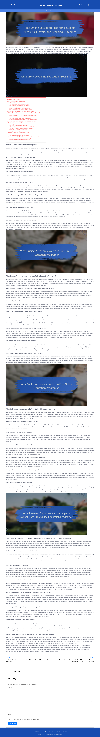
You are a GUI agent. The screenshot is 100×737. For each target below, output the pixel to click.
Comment (10, 687)
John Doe (17, 671)
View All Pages (15, 4)
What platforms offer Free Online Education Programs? (19, 104)
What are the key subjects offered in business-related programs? (21, 114)
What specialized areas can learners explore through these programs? (21, 116)
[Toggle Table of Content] (43, 99)
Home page (36, 731)
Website (9, 714)
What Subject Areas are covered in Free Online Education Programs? (21, 111)
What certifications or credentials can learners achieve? (19, 135)
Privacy (44, 731)
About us (53, 10)
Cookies (51, 731)
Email (9, 709)
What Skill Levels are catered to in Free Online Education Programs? (21, 121)
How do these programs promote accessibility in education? (20, 108)
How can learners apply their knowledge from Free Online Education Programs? (23, 136)
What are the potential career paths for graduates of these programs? (21, 138)
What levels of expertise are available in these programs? (19, 122)
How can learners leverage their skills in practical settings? (19, 139)
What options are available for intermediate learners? (18, 125)
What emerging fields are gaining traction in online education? (20, 118)
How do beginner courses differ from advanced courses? (19, 124)
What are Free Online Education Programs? (16, 101)
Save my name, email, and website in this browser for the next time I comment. (25, 719)
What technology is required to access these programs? (19, 105)
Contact (65, 731)
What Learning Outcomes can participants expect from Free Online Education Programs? (26, 131)
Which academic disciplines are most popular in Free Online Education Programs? (24, 112)
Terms (58, 731)
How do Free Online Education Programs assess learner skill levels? (21, 126)
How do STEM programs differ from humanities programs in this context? (22, 115)
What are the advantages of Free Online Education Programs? (20, 106)
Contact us (46, 10)
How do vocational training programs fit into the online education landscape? (23, 119)
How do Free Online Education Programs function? (18, 102)
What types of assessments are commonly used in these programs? (21, 128)
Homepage (84, 4)
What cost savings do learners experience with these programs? (20, 109)
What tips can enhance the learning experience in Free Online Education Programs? (24, 140)
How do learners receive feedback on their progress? (18, 129)
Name (9, 704)
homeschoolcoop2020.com (50, 5)
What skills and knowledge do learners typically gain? (18, 132)
